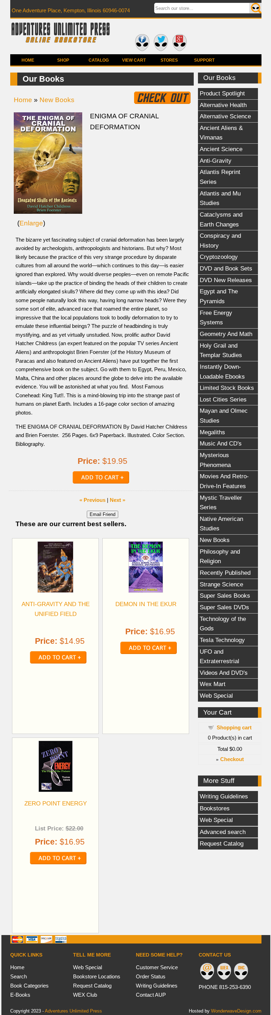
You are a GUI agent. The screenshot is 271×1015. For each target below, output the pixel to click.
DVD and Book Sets (226, 268)
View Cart (134, 60)
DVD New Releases (226, 280)
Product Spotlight (222, 93)
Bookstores (215, 808)
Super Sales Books (225, 595)
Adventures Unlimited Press (73, 1011)
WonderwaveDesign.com (236, 1011)
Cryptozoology (219, 256)
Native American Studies (221, 523)
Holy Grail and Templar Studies (221, 350)
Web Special (216, 695)
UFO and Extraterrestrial (219, 656)
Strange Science (221, 584)
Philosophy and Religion (220, 556)
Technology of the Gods (223, 623)
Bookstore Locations (96, 976)
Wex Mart (212, 683)
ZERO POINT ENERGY (55, 803)
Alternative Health (223, 104)
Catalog (99, 60)
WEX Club (85, 995)
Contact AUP (151, 995)
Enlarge (31, 223)
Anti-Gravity (215, 160)
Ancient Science (221, 148)
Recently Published (225, 572)
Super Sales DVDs (224, 607)
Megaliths (212, 432)
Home (28, 60)
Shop (63, 60)
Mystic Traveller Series (221, 502)
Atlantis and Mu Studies (220, 198)
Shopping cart (234, 727)
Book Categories (29, 986)
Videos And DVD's (224, 672)
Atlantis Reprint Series (220, 176)
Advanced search (223, 831)
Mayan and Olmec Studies (224, 415)
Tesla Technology (222, 639)
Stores (169, 60)
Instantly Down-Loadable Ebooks (222, 371)
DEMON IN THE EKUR (145, 604)
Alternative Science (225, 116)
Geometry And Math (226, 333)
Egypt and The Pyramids (219, 296)
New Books (215, 539)
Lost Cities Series (223, 399)
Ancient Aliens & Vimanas (221, 132)
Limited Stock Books (227, 387)
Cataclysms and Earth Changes (221, 219)
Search (18, 976)
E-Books (20, 995)
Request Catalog (221, 843)
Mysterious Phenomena (215, 460)
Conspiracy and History (220, 240)
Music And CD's (221, 443)
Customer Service (157, 967)
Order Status (150, 976)
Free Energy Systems (216, 317)
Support (204, 60)
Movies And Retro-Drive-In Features (224, 481)
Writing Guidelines (224, 796)
